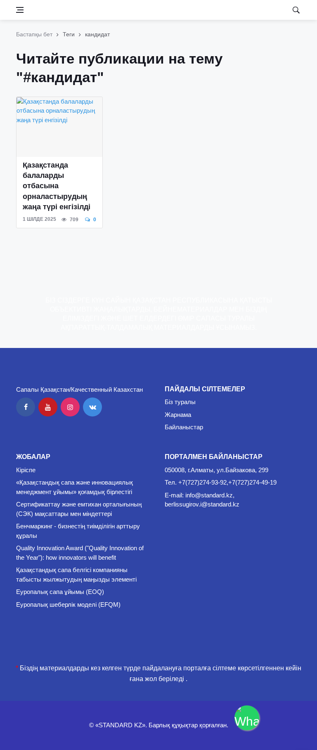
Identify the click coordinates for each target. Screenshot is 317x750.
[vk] (92, 406)
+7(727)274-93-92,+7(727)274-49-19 (227, 482)
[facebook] (25, 406)
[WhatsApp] (246, 717)
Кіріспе (25, 469)
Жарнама (178, 414)
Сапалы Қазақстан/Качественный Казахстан (79, 389)
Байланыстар (184, 427)
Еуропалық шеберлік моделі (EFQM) (68, 604)
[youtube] (47, 406)
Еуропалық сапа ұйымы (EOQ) (60, 591)
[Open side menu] (20, 10)
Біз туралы (180, 401)
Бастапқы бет (34, 34)
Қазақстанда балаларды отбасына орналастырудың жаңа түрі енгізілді (56, 186)
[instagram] (70, 406)
